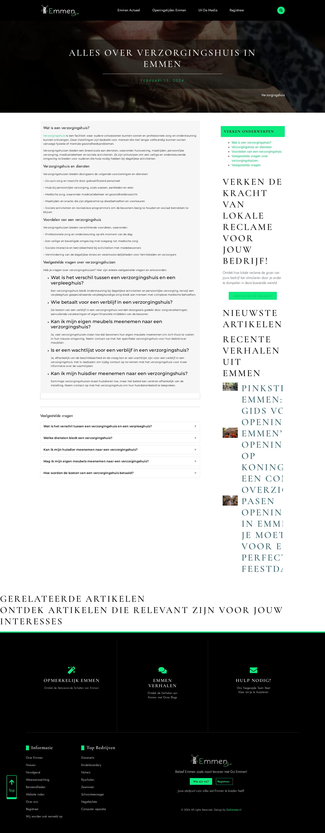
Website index (35, 794)
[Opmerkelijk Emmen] (71, 670)
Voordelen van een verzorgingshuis (257, 151)
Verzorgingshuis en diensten (252, 147)
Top (11, 790)
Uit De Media (207, 10)
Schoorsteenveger (92, 794)
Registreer (237, 10)
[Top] (11, 782)
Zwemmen (87, 787)
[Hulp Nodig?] (253, 670)
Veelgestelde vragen (246, 165)
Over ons (32, 802)
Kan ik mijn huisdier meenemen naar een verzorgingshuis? (120, 449)
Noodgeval (33, 772)
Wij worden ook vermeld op (44, 816)
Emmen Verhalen (162, 683)
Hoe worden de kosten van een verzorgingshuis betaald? (120, 473)
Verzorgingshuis (273, 95)
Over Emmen (34, 757)
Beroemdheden (35, 787)
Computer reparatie (93, 809)
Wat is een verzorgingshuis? (251, 142)
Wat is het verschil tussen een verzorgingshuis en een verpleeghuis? (120, 426)
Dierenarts (87, 757)
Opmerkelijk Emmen (72, 680)
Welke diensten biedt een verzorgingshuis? (120, 438)
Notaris (85, 772)
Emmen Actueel (129, 10)
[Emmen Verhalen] (162, 670)
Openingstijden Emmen (169, 10)
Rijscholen (87, 779)
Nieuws (30, 765)
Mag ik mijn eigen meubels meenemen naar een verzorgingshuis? (120, 461)
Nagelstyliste (89, 802)
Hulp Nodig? (253, 680)
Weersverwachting (37, 779)
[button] (281, 10)
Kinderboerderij (91, 765)
